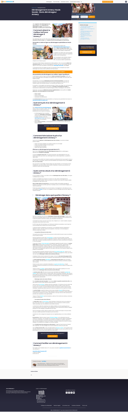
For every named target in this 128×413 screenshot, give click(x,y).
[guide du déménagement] (41, 390)
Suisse (41, 189)
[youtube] (74, 393)
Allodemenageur (34, 7)
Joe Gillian (44, 361)
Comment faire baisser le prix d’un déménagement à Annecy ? (86, 32)
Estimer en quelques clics (53, 128)
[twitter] (71, 393)
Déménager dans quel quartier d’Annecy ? (86, 36)
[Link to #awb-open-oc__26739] (126, 2)
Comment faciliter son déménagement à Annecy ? (85, 38)
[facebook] (67, 393)
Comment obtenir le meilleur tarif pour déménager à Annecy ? (86, 27)
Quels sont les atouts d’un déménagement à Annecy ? (85, 34)
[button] (81, 1)
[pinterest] (69, 393)
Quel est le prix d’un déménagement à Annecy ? (87, 29)
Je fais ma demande (52, 336)
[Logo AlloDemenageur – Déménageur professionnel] (7, 1)
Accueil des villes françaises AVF (40, 351)
